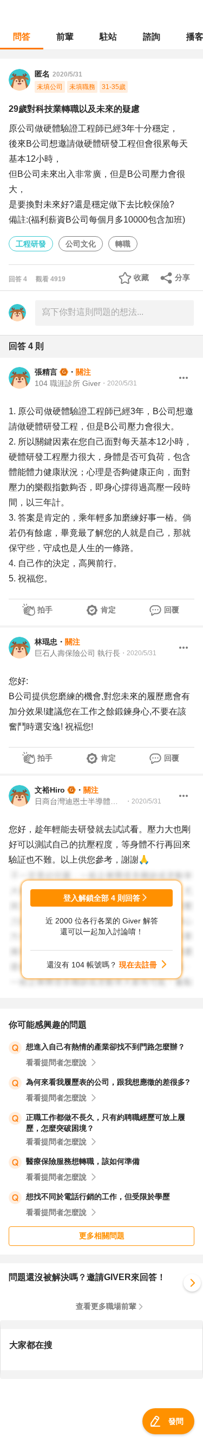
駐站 (108, 36)
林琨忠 (46, 641)
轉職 (122, 243)
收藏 (141, 277)
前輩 (65, 36)
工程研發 (31, 243)
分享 (182, 277)
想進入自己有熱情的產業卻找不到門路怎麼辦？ (105, 1046)
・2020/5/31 (119, 383)
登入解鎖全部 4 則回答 (101, 898)
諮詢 (151, 36)
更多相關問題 (102, 1235)
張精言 (46, 372)
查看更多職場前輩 (106, 1306)
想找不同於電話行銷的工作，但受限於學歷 (98, 1196)
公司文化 (81, 243)
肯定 (108, 609)
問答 (21, 36)
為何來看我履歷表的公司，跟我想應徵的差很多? (108, 1082)
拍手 (45, 609)
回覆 (171, 609)
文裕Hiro (50, 790)
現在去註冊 (138, 964)
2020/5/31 (67, 74)
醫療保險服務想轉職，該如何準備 (83, 1161)
